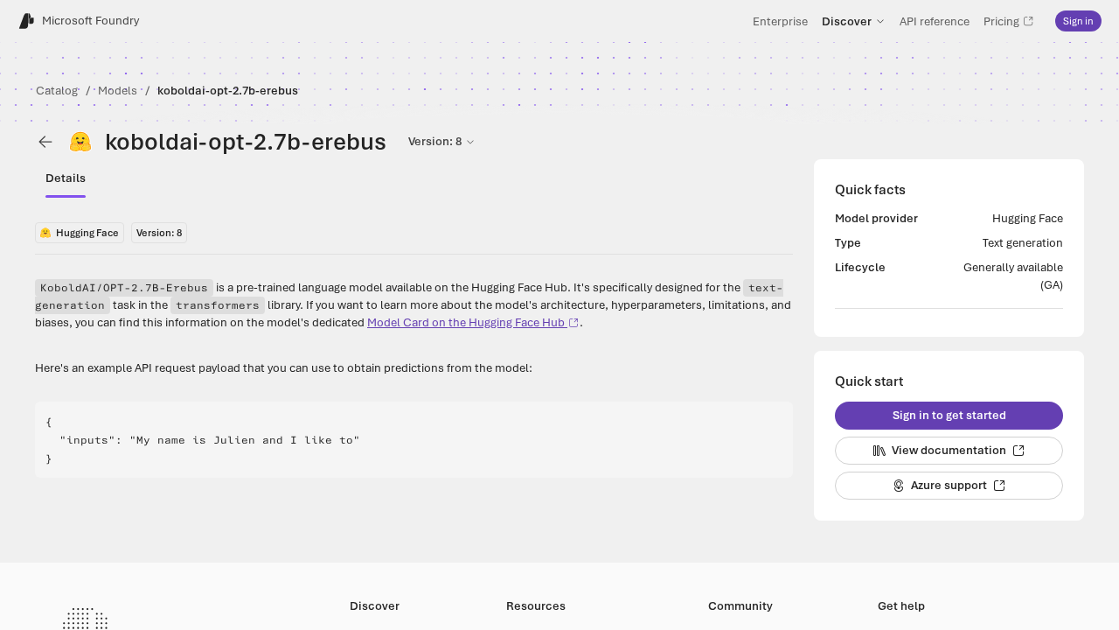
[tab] (65, 178)
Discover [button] (847, 21)
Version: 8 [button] (435, 141)
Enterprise (780, 21)
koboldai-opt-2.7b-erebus (227, 90)
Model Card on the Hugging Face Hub (466, 322)
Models (117, 90)
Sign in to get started (949, 415)
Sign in (1078, 21)
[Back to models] (45, 141)
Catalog (57, 90)
